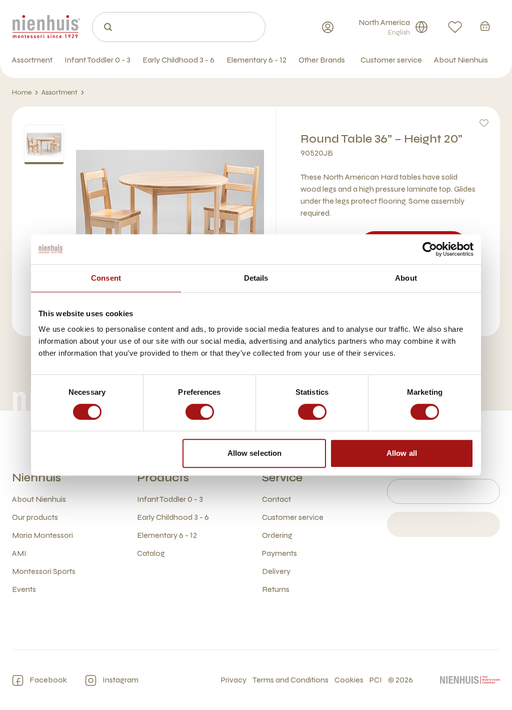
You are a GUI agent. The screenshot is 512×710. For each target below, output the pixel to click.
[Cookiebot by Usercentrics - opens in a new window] (430, 249)
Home (22, 92)
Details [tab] (256, 278)
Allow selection (255, 453)
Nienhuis (36, 477)
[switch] (200, 412)
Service (282, 477)
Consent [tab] (106, 278)
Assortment (60, 92)
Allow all (401, 453)
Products (163, 477)
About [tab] (406, 278)
